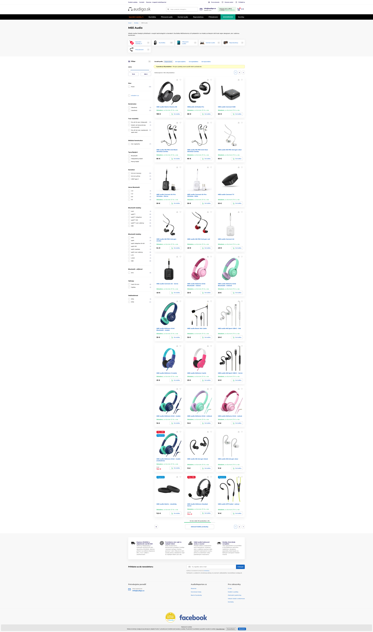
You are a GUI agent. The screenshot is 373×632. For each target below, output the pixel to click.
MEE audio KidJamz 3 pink (196, 373)
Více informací (220, 629)
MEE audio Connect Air (226, 239)
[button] (180, 80)
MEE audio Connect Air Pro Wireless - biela (196, 195)
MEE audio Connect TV (226, 194)
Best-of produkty (196, 595)
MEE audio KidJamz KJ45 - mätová (199, 416)
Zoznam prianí (229, 2)
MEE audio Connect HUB (226, 107)
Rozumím (242, 629)
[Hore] (156, 526)
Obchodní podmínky (234, 595)
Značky (136, 23)
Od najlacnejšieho (180, 61)
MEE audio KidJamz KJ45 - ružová (230, 416)
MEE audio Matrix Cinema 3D (166, 107)
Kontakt (141, 2)
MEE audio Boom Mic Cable (197, 328)
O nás (230, 588)
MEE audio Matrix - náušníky (166, 504)
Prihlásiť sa (241, 2)
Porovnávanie (215, 2)
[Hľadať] (168, 9)
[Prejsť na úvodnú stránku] (139, 9)
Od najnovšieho (206, 61)
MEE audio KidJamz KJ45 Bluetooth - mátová (227, 284)
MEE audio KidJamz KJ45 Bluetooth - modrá (165, 329)
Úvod (129, 23)
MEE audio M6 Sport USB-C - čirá (229, 328)
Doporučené (168, 61)
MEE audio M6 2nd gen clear (228, 459)
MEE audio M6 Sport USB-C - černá (230, 373)
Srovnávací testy (196, 592)
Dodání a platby (132, 2)
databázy (206, 570)
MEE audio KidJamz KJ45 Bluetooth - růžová (196, 284)
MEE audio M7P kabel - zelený (228, 504)
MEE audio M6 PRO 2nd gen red (198, 239)
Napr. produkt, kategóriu (178, 9)
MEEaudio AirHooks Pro (195, 107)
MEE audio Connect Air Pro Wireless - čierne (166, 195)
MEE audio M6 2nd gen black (197, 459)
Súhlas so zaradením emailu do (197, 570)
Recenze (193, 588)
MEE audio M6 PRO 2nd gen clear (230, 150)
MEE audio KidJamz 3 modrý (166, 373)
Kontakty (231, 602)
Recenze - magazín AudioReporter (156, 2)
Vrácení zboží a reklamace (236, 598)
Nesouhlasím (231, 629)
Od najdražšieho (193, 61)
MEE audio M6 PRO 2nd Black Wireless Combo (166, 150)
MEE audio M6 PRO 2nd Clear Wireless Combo (197, 150)
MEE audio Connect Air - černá (167, 284)
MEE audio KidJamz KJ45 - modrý (168, 416)
